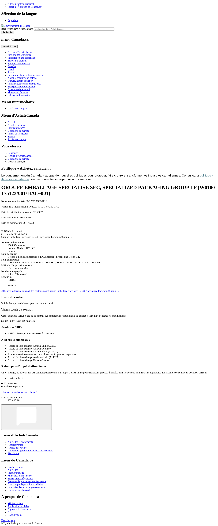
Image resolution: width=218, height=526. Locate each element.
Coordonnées (10, 383)
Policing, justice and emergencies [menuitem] (24, 83)
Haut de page (8, 520)
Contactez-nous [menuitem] (15, 467)
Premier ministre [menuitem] (16, 472)
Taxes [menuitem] (11, 72)
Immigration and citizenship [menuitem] (22, 57)
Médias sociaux (15, 503)
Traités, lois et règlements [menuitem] (20, 478)
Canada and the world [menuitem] (19, 89)
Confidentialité (15, 515)
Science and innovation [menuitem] (19, 95)
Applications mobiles (18, 506)
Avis (10, 512)
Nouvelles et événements (20, 442)
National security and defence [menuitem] (23, 78)
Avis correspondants (14, 386)
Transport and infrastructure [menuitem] (21, 86)
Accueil (11, 122)
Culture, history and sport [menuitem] (20, 80)
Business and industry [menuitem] (19, 63)
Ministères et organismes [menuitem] (20, 475)
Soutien (11, 136)
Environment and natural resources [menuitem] (25, 75)
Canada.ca (13, 153)
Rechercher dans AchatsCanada (17, 28)
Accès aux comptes (17, 108)
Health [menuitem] (11, 69)
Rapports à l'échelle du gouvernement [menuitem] (26, 487)
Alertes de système (17, 447)
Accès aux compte (17, 139)
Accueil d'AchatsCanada (20, 155)
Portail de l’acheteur (18, 133)
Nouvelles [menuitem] (13, 469)
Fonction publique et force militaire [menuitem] (25, 484)
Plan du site (13, 453)
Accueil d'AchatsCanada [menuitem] (20, 52)
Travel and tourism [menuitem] (17, 60)
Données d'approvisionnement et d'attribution (30, 450)
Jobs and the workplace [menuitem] (19, 55)
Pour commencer (16, 128)
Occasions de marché (18, 130)
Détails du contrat (13, 231)
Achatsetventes (15, 444)
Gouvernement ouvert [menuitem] (19, 490)
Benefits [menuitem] (12, 66)
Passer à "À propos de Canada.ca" (25, 6)
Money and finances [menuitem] (18, 92)
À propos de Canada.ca (19, 509)
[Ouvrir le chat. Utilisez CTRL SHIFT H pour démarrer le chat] (26, 417)
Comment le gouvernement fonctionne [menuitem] (27, 481)
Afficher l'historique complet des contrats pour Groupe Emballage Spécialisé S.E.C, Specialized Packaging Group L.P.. (61, 291)
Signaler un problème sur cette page (20, 392)
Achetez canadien (17, 125)
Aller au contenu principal (21, 4)
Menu (9, 46)
